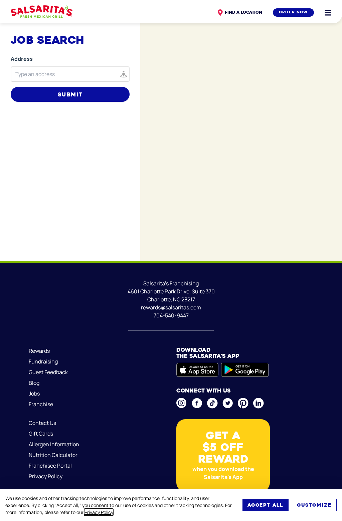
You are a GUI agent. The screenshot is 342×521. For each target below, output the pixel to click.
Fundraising (43, 361)
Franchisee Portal (50, 465)
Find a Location (243, 12)
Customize (314, 505)
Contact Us (42, 423)
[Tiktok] (212, 403)
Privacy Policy (98, 512)
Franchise (41, 404)
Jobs (34, 393)
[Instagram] (181, 403)
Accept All (265, 505)
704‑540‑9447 (171, 315)
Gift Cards (41, 433)
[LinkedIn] (258, 403)
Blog (34, 382)
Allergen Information (54, 444)
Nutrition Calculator (53, 455)
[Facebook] (197, 403)
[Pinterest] (243, 403)
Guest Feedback (48, 372)
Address (22, 58)
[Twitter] (227, 403)
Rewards (39, 350)
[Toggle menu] (328, 12)
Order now (293, 12)
